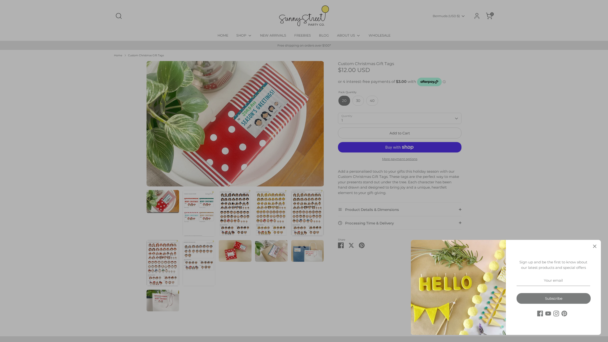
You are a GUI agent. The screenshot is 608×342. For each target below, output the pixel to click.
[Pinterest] (564, 313)
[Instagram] (556, 313)
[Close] (594, 246)
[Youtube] (548, 313)
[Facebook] (540, 313)
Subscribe (553, 298)
